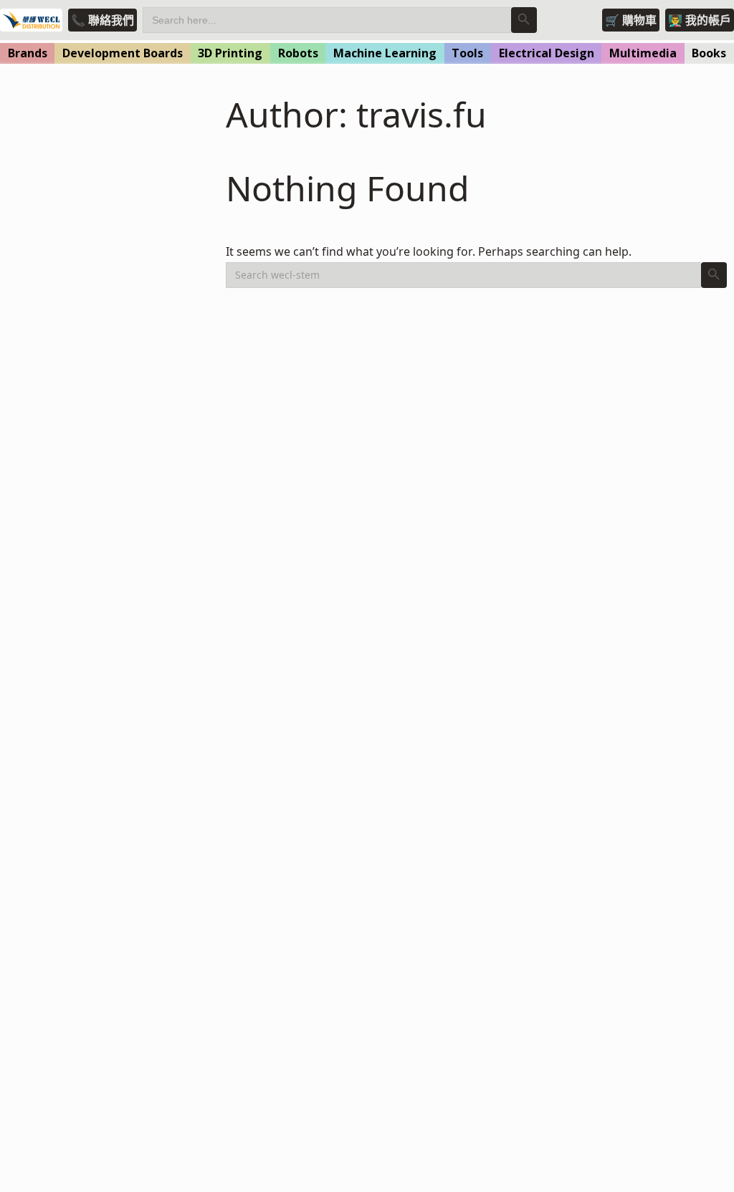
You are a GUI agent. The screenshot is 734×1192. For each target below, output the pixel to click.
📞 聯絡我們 (102, 20)
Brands (27, 53)
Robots (298, 53)
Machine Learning (385, 53)
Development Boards (122, 53)
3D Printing (230, 53)
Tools (467, 53)
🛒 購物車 (631, 20)
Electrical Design (546, 53)
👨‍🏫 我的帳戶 (699, 20)
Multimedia (643, 53)
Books (709, 53)
